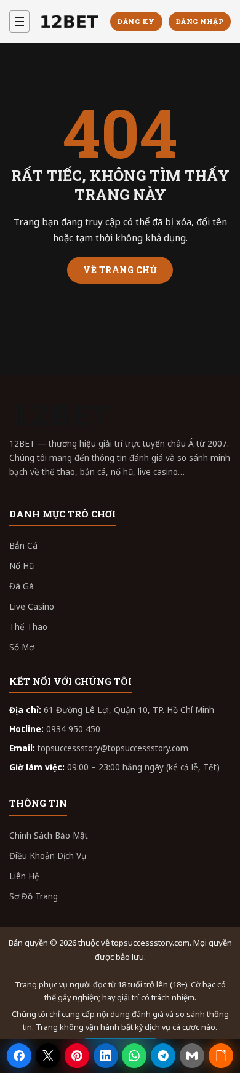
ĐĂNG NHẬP (200, 21)
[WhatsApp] (134, 1055)
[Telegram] (163, 1055)
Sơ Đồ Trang (33, 896)
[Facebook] (19, 1055)
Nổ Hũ (21, 566)
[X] (48, 1055)
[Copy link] (221, 1055)
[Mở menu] (19, 21)
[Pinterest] (77, 1055)
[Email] (192, 1055)
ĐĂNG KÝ (136, 21)
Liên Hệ (24, 876)
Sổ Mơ (21, 647)
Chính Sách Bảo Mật (48, 835)
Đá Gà (21, 586)
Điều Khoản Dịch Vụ (47, 855)
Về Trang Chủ (120, 270)
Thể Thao (28, 626)
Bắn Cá (23, 545)
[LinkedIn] (106, 1055)
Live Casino (31, 606)
